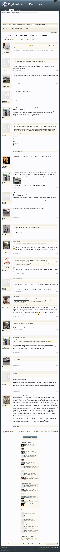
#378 (57, 365)
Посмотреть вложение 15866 (20, 302)
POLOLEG (4, 251)
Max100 (4, 134)
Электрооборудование (13, 37)
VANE (25, 528)
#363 (57, 83)
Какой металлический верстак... (30, 473)
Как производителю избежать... (30, 469)
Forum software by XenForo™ (12, 549)
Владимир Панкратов (28, 452)
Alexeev (25, 520)
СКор (3, 117)
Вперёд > (32, 39)
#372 (57, 253)
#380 (57, 423)
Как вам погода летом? (29, 451)
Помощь (47, 547)
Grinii (25, 445)
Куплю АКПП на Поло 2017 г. (30, 512)
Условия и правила (55, 549)
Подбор (52, 32)
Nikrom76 (26, 531)
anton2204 (4, 405)
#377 (57, 352)
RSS (57, 547)
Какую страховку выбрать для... (30, 455)
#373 (57, 273)
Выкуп (55, 32)
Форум (11, 10)
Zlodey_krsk (26, 517)
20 (23, 39)
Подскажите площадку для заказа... (31, 477)
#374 (57, 291)
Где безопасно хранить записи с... (31, 447)
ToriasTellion (5, 52)
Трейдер (14, 151)
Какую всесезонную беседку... (30, 462)
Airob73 (25, 513)
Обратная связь (42, 547)
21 (25, 39)
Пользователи (18, 10)
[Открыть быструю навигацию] (57, 24)
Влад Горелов (27, 456)
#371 (57, 234)
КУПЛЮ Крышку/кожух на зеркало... (31, 530)
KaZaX (3, 85)
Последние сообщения (15, 12)
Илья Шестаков (27, 467)
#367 (57, 164)
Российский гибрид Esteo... (29, 444)
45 (29, 39)
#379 (57, 391)
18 (19, 39)
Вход (56, 1)
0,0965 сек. (30, 549)
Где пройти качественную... (29, 458)
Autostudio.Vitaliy (6, 268)
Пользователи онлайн (27, 536)
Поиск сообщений (6, 12)
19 (21, 39)
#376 (57, 329)
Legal (3, 218)
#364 (57, 100)
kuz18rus (4, 306)
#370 (57, 217)
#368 (57, 187)
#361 (57, 52)
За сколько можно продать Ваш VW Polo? (15, 28)
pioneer (4, 68)
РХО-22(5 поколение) (28, 395)
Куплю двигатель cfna (28, 519)
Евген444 (4, 101)
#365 (57, 118)
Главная (5, 10)
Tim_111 (4, 234)
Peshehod (30, 37)
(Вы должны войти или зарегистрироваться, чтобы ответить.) (46, 431)
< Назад (11, 39)
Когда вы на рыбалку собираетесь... (31, 466)
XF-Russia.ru (7, 550)
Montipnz (26, 524)
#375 (57, 316)
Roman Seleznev (27, 463)
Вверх (55, 547)
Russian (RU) (4, 547)
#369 (57, 203)
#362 (57, 70)
